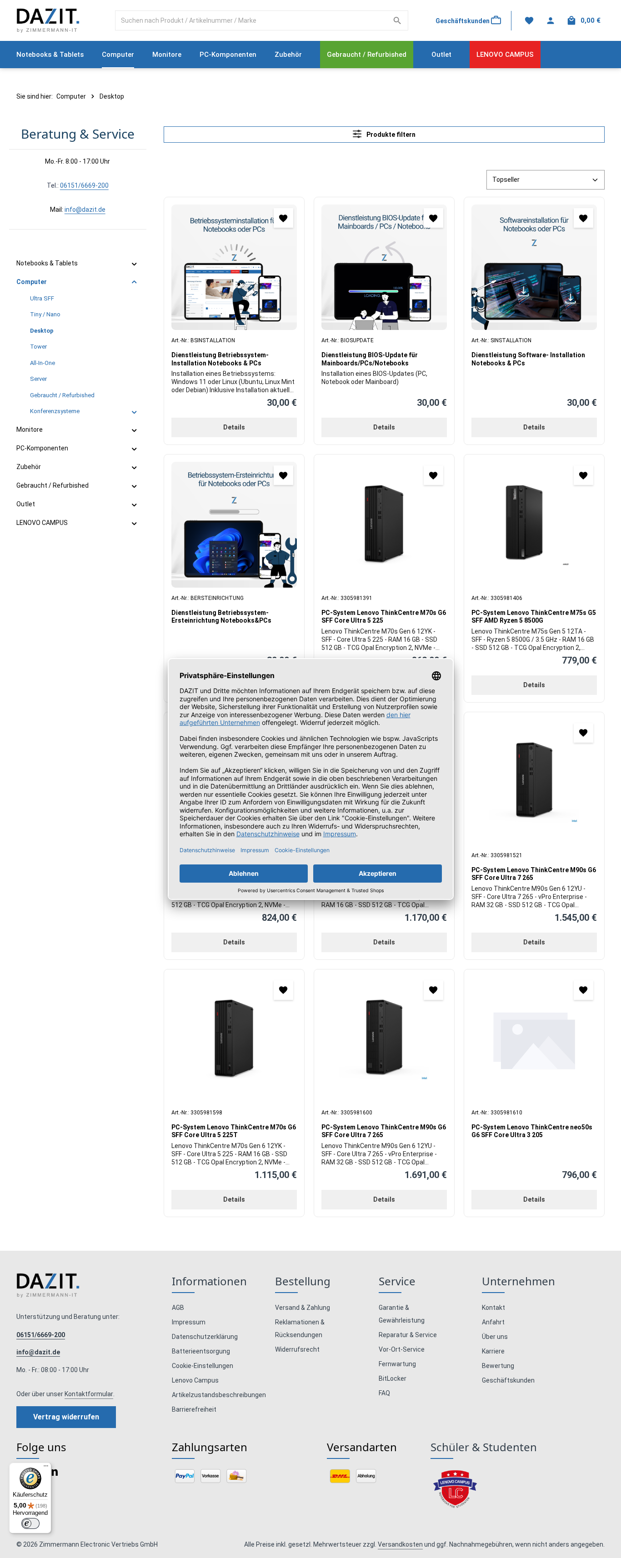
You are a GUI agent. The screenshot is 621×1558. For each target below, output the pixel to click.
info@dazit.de (85, 209)
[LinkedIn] (53, 1474)
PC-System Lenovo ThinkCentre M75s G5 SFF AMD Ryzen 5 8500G (533, 616)
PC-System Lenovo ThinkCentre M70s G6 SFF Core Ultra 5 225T (233, 1131)
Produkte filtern (390, 134)
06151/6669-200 (84, 185)
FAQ (384, 1393)
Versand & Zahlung (302, 1307)
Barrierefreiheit (194, 1409)
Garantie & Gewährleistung (402, 1314)
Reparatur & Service (408, 1334)
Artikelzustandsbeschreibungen (219, 1394)
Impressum (188, 1322)
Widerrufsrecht (297, 1349)
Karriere (493, 1351)
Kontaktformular (89, 1394)
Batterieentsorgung (201, 1351)
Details (234, 427)
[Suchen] (397, 20)
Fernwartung (397, 1364)
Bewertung (498, 1365)
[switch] (30, 1523)
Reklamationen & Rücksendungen (300, 1328)
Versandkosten (400, 1544)
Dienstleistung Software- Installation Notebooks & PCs (528, 359)
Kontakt (493, 1307)
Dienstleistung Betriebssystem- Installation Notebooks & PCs (220, 359)
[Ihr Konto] (550, 20)
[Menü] (45, 1468)
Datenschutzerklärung (205, 1336)
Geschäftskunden (508, 1380)
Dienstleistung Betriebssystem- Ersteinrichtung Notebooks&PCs (221, 616)
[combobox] (251, 20)
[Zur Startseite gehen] (48, 20)
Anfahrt (493, 1322)
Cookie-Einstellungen (202, 1365)
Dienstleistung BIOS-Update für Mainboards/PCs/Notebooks (369, 359)
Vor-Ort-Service (402, 1349)
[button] (134, 264)
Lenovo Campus (195, 1380)
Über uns (495, 1336)
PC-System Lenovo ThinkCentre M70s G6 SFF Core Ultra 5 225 (383, 616)
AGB (178, 1307)
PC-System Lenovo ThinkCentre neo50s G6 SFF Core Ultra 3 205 (531, 1131)
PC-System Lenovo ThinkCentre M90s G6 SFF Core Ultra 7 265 (533, 874)
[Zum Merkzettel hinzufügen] (283, 218)
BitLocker (392, 1378)
